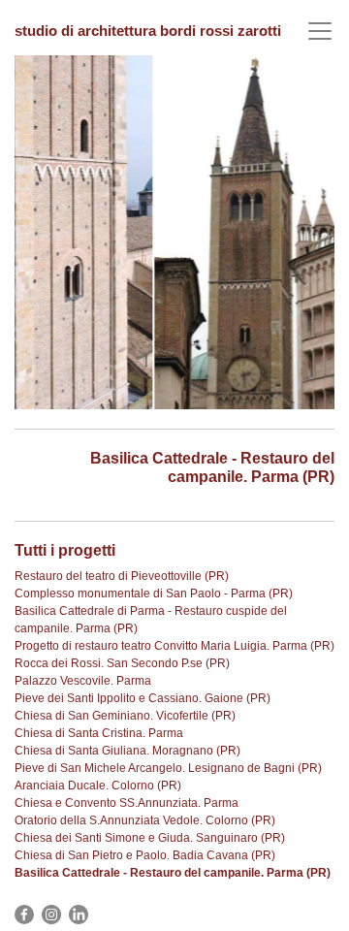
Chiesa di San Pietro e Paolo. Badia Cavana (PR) (145, 855)
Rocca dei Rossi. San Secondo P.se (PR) (122, 663)
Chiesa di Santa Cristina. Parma (99, 733)
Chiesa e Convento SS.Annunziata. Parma (126, 803)
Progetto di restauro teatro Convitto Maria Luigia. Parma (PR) (174, 646)
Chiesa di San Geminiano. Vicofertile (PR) (125, 715)
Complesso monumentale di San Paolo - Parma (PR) (154, 593)
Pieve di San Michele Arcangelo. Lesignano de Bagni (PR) (168, 768)
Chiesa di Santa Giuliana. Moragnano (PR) (127, 750)
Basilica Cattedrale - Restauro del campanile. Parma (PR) (173, 873)
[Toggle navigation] (319, 32)
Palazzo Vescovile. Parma (83, 681)
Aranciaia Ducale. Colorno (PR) (98, 785)
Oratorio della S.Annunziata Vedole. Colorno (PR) (145, 820)
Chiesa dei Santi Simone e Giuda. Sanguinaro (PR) (150, 838)
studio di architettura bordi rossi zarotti (148, 30)
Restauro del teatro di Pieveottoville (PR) (122, 576)
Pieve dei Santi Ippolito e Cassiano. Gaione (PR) (142, 698)
